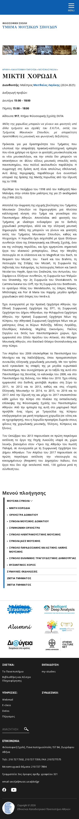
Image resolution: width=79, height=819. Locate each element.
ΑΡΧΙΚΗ (5, 69)
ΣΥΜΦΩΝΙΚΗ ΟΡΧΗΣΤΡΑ (24, 527)
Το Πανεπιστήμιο (13, 671)
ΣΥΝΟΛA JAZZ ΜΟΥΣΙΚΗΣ (24, 541)
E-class (6, 705)
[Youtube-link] (14, 790)
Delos (6, 711)
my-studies (49, 671)
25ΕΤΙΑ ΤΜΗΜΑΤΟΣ (19, 578)
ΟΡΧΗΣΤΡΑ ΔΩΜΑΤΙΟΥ (23, 514)
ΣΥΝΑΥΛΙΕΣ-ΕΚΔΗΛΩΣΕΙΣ (22, 571)
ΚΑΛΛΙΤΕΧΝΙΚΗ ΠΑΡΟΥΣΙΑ (23, 69)
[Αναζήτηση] (26, 729)
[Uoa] (8, 808)
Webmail (7, 699)
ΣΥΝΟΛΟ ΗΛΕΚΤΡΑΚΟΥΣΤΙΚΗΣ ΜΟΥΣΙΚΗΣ (35, 534)
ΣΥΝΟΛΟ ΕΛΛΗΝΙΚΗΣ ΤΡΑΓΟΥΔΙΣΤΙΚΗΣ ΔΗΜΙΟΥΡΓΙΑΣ (42, 558)
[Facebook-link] (4, 790)
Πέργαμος (8, 716)
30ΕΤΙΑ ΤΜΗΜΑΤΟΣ (19, 584)
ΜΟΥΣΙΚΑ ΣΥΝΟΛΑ (47, 69)
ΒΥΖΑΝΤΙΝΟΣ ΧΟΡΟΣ (22, 565)
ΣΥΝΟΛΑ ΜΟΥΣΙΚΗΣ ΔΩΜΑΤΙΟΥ (29, 521)
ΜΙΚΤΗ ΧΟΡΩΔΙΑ (19, 508)
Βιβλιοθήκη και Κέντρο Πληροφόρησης (16, 678)
